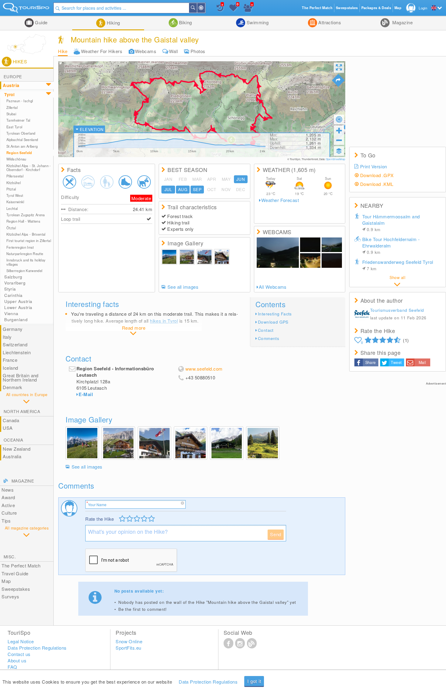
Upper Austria (18, 301)
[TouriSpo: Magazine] (252, 643)
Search (196, 8)
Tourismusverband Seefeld (397, 310)
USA (7, 428)
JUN (240, 179)
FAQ (12, 667)
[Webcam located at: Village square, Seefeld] (310, 260)
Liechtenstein (17, 352)
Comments (268, 338)
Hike (63, 51)
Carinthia (13, 295)
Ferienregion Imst (20, 247)
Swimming (257, 22)
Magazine (402, 22)
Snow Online (129, 641)
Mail (422, 362)
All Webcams (273, 287)
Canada (11, 420)
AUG (183, 189)
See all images (182, 287)
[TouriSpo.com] (26, 9)
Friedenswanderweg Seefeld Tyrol (397, 265)
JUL (168, 189)
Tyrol (9, 94)
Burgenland (16, 319)
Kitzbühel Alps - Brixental (26, 234)
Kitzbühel (13, 182)
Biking (185, 22)
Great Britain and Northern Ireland (21, 377)
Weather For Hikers (101, 51)
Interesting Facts (275, 314)
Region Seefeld (19, 152)
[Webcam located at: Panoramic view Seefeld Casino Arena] (332, 244)
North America (22, 411)
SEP (197, 189)
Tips (6, 520)
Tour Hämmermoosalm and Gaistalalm (391, 222)
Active (8, 505)
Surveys (10, 596)
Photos (198, 51)
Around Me (204, 8)
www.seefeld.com (204, 368)
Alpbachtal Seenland (22, 139)
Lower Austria (18, 307)
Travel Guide (15, 573)
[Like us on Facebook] (228, 643)
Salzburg (13, 277)
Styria (10, 289)
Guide (41, 22)
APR (211, 179)
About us (17, 660)
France (10, 360)
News (8, 489)
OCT (211, 189)
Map (6, 581)
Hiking (112, 22)
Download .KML (377, 184)
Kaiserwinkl (15, 201)
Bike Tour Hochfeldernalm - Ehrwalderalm (391, 245)
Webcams (145, 51)
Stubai (11, 113)
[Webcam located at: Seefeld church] (278, 252)
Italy (7, 337)
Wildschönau (16, 158)
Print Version (373, 166)
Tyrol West (14, 195)
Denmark (12, 387)
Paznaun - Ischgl (19, 100)
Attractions (329, 22)
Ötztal (11, 227)
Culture (9, 513)
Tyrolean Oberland (20, 133)
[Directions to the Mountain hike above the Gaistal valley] (338, 80)
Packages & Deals (376, 7)
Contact (266, 330)
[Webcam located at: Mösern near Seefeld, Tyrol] (332, 260)
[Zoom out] (339, 140)
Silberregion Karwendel (24, 270)
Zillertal (12, 107)
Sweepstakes (16, 589)
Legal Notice (21, 641)
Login (423, 7)
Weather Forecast (280, 200)
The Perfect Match (21, 565)
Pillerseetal (14, 175)
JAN (168, 179)
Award (8, 497)
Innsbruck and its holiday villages (26, 261)
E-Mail (86, 394)
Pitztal (11, 189)
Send (275, 534)
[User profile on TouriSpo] (362, 314)
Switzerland (15, 344)
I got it (254, 681)
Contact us (19, 654)
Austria (11, 85)
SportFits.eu (128, 647)
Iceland (10, 368)
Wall (173, 51)
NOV (226, 189)
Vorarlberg (14, 283)
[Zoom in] (339, 130)
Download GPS (273, 322)
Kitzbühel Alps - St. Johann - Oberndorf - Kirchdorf (28, 167)
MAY (226, 179)
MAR (197, 179)
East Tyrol (14, 126)
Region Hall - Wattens (23, 221)
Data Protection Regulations (208, 681)
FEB (183, 179)
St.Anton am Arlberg (22, 146)
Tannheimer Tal (18, 120)
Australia (12, 456)
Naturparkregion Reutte (24, 253)
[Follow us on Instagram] (240, 643)
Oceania (13, 440)
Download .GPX (377, 175)
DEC (240, 189)
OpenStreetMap (335, 159)
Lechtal (12, 208)
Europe (13, 76)
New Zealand (16, 449)
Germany (12, 329)
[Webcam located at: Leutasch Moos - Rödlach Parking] (310, 244)
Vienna (11, 313)
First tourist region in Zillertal (28, 240)
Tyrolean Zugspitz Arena (25, 214)
